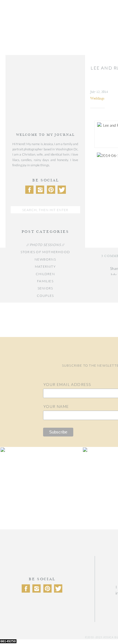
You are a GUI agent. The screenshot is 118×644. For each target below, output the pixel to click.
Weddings (97, 98)
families (45, 281)
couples (45, 296)
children (45, 274)
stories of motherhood (45, 252)
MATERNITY (45, 266)
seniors (45, 288)
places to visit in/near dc (45, 332)
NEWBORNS (45, 259)
